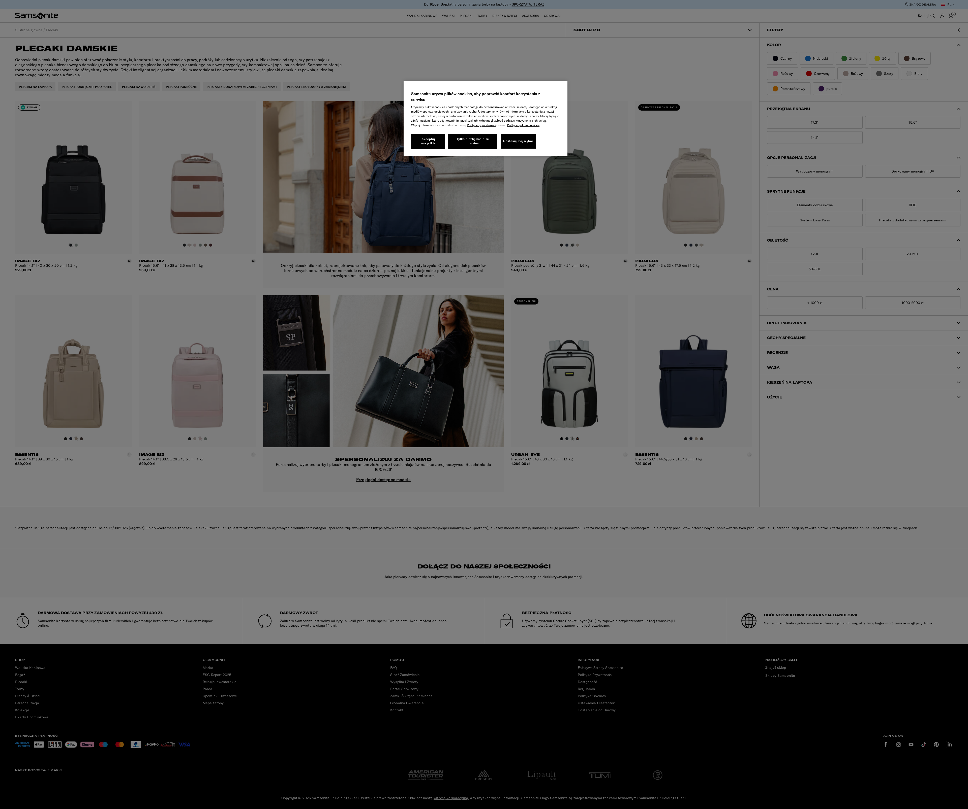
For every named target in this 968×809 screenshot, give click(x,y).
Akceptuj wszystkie (428, 141)
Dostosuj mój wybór (518, 141)
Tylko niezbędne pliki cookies (473, 141)
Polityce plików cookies (523, 125)
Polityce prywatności (481, 125)
